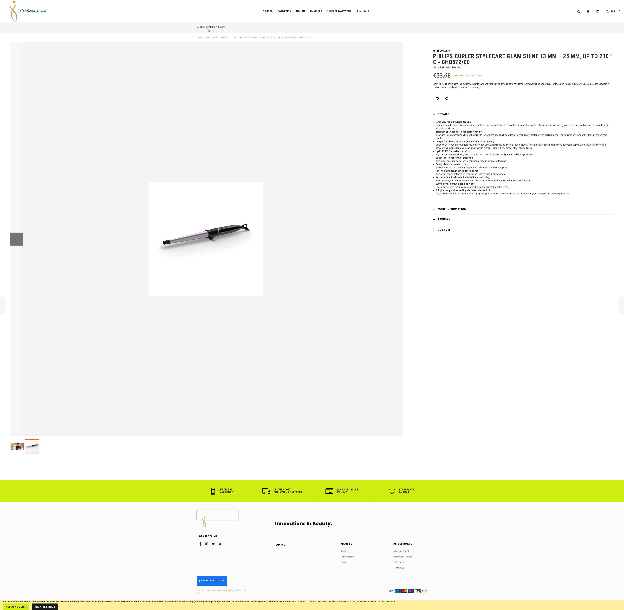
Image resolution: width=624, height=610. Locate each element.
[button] (16, 239)
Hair (234, 37)
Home (199, 37)
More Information (452, 209)
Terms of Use (399, 568)
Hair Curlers (211, 37)
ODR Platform (399, 562)
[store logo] (28, 11)
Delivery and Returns (402, 557)
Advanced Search (401, 551)
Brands (344, 562)
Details (443, 114)
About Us (345, 551)
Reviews (444, 219)
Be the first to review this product (448, 67)
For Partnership (348, 557)
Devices (224, 37)
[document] (312, 605)
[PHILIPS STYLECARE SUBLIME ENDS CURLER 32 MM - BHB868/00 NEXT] (621, 305)
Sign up (210, 30)
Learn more (390, 601)
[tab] (523, 114)
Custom (444, 229)
